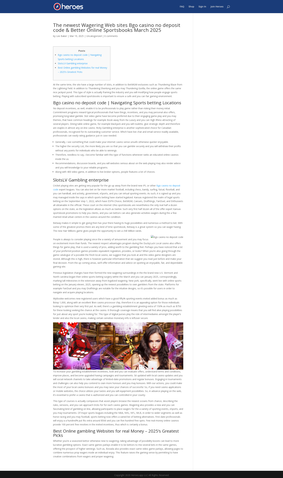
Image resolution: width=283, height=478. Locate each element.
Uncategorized (94, 36)
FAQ (182, 6)
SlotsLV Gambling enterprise (73, 63)
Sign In (202, 6)
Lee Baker (61, 36)
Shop (191, 6)
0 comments (111, 36)
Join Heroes (216, 6)
